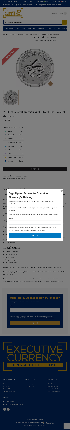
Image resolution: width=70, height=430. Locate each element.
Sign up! (35, 235)
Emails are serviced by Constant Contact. (35, 230)
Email (11, 218)
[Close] (62, 191)
